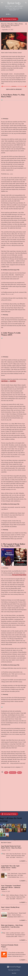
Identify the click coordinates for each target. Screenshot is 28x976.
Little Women (4, 381)
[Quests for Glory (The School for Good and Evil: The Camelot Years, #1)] (10, 826)
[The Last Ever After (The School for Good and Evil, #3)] (7, 828)
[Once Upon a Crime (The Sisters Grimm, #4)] (16, 832)
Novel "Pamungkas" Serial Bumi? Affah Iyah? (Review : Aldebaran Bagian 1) (11, 887)
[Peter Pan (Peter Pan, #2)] (21, 827)
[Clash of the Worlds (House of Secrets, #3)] (18, 828)
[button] (26, 24)
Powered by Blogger (15, 967)
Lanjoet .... (23, 861)
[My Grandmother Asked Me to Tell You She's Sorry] (1, 832)
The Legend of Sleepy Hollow (19, 575)
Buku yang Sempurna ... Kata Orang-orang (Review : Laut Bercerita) (12, 926)
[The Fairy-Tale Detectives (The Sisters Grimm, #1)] (7, 832)
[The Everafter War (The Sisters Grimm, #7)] (24, 832)
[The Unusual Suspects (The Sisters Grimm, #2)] (10, 832)
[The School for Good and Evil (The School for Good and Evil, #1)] (1, 828)
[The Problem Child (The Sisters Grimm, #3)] (13, 832)
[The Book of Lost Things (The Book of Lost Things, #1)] (4, 832)
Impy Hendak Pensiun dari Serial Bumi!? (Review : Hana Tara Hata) (11, 847)
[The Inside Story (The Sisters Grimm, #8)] (1, 836)
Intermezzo (12, 772)
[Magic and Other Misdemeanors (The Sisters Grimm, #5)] (18, 832)
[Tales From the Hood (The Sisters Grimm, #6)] (21, 832)
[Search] (26, 3)
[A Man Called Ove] (24, 828)
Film (6, 772)
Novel (19, 772)
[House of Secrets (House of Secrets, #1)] (13, 828)
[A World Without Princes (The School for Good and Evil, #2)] (4, 828)
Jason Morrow (17, 970)
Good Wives (13, 381)
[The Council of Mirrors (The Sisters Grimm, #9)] (4, 836)
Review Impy (14, 3)
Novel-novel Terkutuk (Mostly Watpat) (9, 946)
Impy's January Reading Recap (10, 907)
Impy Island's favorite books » (20, 840)
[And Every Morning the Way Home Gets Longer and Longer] (7, 836)
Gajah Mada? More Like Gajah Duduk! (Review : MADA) (10, 867)
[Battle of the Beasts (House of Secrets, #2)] (16, 828)
